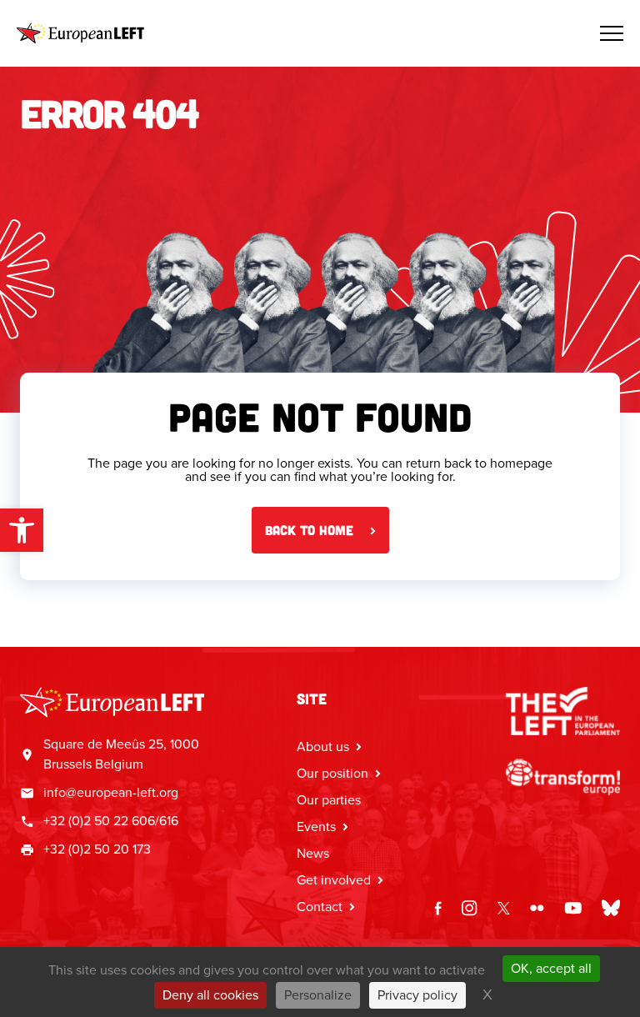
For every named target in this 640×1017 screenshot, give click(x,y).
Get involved (334, 879)
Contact (319, 906)
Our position (332, 773)
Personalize (318, 994)
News (313, 853)
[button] (21, 530)
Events (316, 826)
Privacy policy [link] (418, 994)
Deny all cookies (210, 994)
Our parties (329, 799)
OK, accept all (551, 968)
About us (323, 746)
